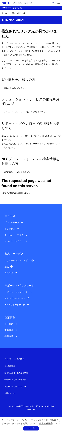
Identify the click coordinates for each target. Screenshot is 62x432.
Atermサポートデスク (15, 304)
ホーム (4, 13)
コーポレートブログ (14, 235)
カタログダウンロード (15, 298)
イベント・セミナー (14, 241)
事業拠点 (9, 330)
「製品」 (6, 87)
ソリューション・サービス (17, 260)
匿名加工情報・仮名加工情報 (16, 373)
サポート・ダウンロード (16, 292)
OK (29, 428)
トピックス (10, 228)
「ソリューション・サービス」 (16, 112)
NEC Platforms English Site (15, 193)
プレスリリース (12, 222)
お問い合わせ (10, 393)
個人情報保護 (45, 423)
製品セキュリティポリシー (15, 386)
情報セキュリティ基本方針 (15, 379)
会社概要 (9, 324)
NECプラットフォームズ (12, 8)
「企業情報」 (8, 171)
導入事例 (9, 272)
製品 (7, 266)
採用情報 (9, 336)
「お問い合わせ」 (45, 136)
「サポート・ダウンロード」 (44, 143)
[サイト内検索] (53, 3)
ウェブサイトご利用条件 (14, 359)
